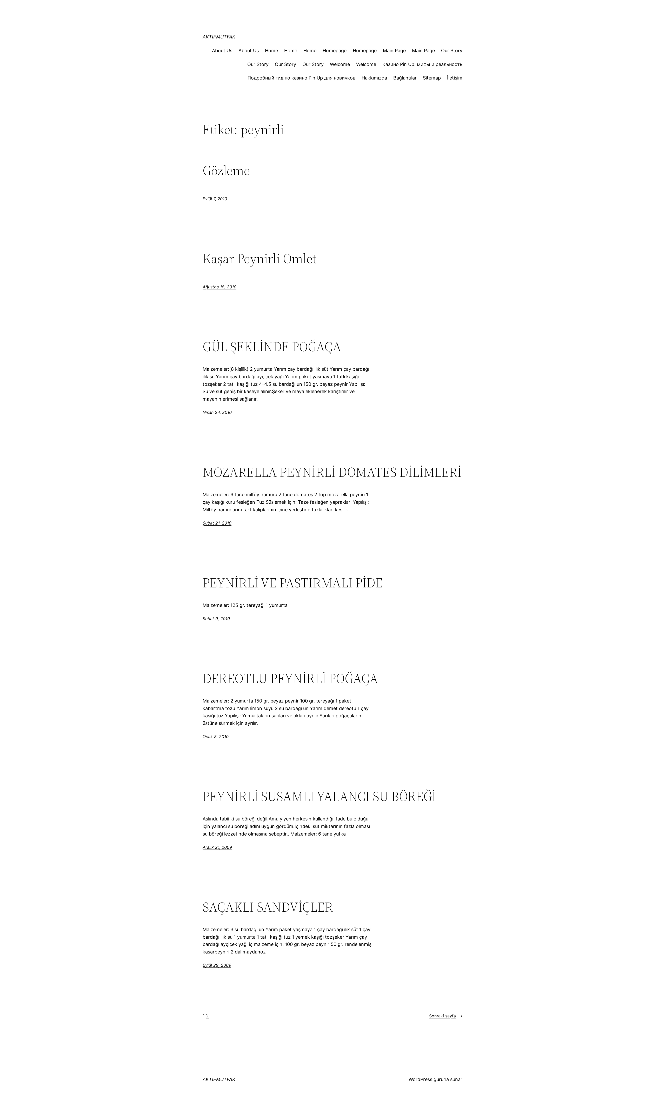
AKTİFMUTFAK (219, 36)
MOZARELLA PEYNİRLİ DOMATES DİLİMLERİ (332, 472)
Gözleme (226, 170)
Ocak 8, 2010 (216, 736)
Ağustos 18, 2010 (219, 286)
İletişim (454, 78)
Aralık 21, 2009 (217, 847)
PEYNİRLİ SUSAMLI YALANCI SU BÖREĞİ (319, 796)
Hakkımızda (374, 78)
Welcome (340, 64)
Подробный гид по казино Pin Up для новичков (301, 78)
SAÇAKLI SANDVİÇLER (268, 907)
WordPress (420, 1079)
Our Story (451, 50)
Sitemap (432, 78)
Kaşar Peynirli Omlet (259, 258)
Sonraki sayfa (445, 1015)
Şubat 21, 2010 (217, 523)
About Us (222, 50)
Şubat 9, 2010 (216, 618)
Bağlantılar (405, 78)
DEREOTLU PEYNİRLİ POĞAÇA (290, 678)
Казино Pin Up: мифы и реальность (422, 64)
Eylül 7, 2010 (215, 198)
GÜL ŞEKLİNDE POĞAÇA (272, 346)
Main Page (394, 50)
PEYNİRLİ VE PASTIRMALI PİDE (293, 583)
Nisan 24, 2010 (217, 412)
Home (271, 50)
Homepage (335, 50)
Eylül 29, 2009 (217, 965)
